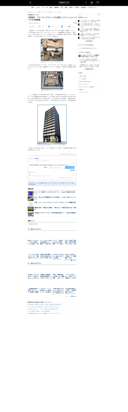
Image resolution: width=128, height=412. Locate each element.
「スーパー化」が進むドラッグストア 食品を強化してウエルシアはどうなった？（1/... (33, 256)
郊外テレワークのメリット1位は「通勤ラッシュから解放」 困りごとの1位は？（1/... (33, 242)
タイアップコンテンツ (84, 84)
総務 (51, 7)
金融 (66, 7)
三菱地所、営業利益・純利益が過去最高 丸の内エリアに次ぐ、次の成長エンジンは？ (45, 276)
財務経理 (56, 7)
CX (43, 7)
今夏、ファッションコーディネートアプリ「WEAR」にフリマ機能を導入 (55, 202)
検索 (99, 14)
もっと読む (89, 41)
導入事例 (83, 7)
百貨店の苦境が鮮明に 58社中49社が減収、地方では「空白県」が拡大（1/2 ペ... (46, 256)
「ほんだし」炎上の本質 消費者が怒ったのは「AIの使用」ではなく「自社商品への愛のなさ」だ (90, 30)
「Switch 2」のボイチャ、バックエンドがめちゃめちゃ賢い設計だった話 (43, 308)
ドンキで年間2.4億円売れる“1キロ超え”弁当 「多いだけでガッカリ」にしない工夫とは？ (90, 25)
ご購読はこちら (89, 68)
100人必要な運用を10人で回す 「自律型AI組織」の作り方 (70, 290)
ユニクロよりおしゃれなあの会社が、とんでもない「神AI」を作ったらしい (44, 306)
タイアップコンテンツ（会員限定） (87, 86)
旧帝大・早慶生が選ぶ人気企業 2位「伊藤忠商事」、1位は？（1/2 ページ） (58, 276)
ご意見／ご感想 (82, 76)
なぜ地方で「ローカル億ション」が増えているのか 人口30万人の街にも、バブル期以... (33, 276)
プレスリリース (33, 224)
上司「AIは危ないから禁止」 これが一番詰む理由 (39, 311)
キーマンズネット (47, 302)
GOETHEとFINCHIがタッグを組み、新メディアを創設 (58, 256)
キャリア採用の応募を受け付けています (88, 48)
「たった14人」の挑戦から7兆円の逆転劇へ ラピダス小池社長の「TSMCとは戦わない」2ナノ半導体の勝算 (89, 61)
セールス (38, 7)
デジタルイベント (92, 7)
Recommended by (67, 260)
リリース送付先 (82, 78)
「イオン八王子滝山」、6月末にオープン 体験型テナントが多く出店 (71, 276)
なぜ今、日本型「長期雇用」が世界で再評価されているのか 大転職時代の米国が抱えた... (70, 242)
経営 (32, 7)
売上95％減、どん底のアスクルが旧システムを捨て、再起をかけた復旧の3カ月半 (45, 304)
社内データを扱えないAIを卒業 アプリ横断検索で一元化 (70, 256)
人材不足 (77, 7)
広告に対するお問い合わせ (85, 81)
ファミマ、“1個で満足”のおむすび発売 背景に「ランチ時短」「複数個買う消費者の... (58, 242)
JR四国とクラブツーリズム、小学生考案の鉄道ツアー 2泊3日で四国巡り (55, 213)
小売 (62, 7)
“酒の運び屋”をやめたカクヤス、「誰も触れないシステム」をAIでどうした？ (44, 313)
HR (47, 7)
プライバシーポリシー (84, 92)
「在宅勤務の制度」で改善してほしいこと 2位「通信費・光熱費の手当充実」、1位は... (34, 290)
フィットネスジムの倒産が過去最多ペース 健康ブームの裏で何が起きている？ (45, 242)
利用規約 (81, 89)
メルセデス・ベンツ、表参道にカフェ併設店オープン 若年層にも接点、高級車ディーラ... (45, 290)
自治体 (71, 7)
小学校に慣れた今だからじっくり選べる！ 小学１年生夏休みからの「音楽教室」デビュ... (58, 290)
